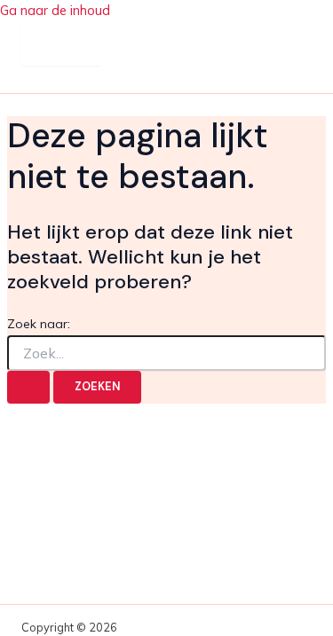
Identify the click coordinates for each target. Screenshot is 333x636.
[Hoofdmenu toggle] (61, 44)
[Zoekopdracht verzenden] (28, 387)
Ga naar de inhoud (55, 10)
